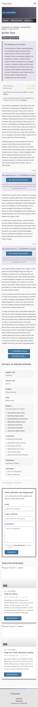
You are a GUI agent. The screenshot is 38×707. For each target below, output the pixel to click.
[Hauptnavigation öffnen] (35, 3)
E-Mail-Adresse (11, 514)
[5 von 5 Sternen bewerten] (34, 88)
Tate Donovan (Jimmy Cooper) (16, 430)
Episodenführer (26, 27)
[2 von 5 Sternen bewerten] (29, 88)
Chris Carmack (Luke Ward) (15, 427)
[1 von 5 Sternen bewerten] (27, 88)
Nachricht (10, 524)
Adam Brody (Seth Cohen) (15, 424)
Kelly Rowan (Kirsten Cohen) (16, 415)
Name (7, 504)
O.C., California (15, 27)
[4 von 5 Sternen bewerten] (32, 88)
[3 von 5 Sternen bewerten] (31, 88)
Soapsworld (5, 27)
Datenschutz (24, 100)
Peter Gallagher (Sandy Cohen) (16, 412)
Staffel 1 (4, 29)
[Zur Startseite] (11, 3)
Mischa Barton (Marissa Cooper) (16, 421)
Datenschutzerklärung (19, 545)
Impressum (19, 698)
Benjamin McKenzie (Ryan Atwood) (18, 418)
